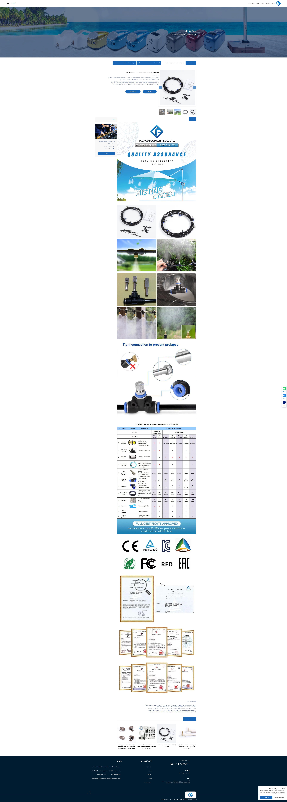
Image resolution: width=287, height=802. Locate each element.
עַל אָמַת (267, 3)
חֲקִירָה (106, 153)
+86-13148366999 (108, 146)
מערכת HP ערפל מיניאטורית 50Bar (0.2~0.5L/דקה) (98, 767)
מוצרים (262, 3)
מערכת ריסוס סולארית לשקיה (99, 778)
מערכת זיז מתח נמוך (180, 34)
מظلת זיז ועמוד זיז (101, 774)
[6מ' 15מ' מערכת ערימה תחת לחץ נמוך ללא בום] (177, 87)
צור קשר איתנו (133, 91)
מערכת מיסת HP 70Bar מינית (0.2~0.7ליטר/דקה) (113, 771)
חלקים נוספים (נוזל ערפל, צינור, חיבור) (113, 778)
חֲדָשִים (257, 3)
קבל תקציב (150, 91)
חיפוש (190, 63)
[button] (160, 87)
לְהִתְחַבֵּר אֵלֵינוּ (251, 3)
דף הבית (273, 3)
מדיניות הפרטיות (164, 799)
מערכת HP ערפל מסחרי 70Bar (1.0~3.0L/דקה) (113, 767)
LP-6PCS (172, 34)
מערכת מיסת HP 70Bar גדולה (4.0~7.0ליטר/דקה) (98, 771)
